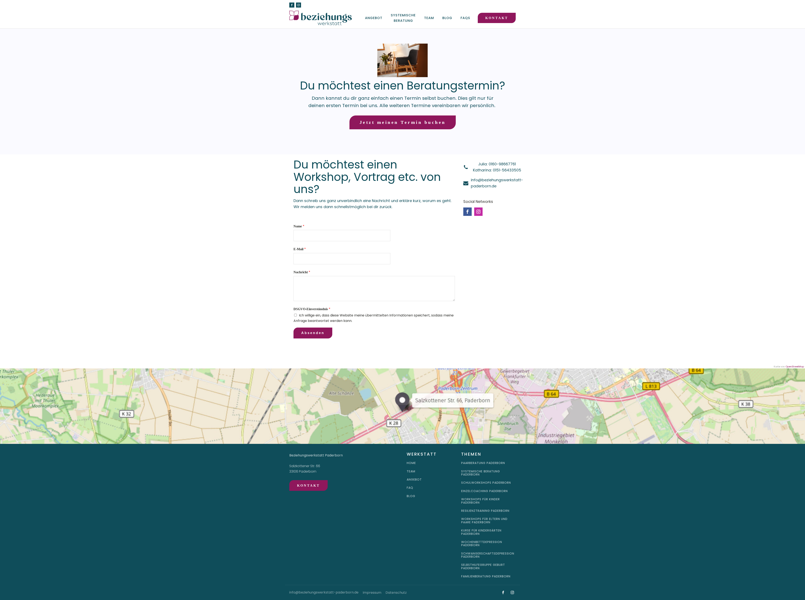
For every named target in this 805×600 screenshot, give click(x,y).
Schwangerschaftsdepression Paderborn (487, 555)
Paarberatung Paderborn (483, 463)
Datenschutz (396, 592)
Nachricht (301, 272)
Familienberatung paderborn (485, 576)
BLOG (411, 496)
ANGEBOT (414, 479)
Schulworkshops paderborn (486, 482)
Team (429, 18)
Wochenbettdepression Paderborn (481, 543)
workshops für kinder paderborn (480, 501)
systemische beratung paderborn (480, 473)
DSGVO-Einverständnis (311, 309)
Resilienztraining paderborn (485, 510)
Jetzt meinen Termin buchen (403, 122)
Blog (447, 18)
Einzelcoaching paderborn (484, 491)
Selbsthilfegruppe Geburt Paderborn (483, 566)
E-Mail (299, 249)
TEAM (411, 471)
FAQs (465, 18)
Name (298, 226)
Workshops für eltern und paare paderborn (484, 520)
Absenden (313, 333)
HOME (411, 463)
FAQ (410, 487)
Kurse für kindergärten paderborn (481, 532)
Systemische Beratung (403, 18)
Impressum (372, 592)
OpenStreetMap (795, 366)
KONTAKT (496, 18)
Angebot (373, 18)
